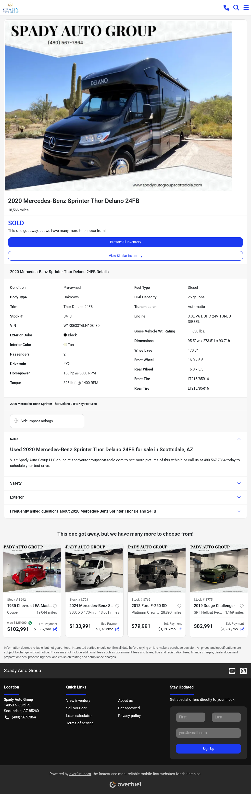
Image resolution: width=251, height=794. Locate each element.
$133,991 (80, 626)
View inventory (78, 700)
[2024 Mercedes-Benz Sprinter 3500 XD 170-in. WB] (94, 568)
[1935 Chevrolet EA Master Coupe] (32, 568)
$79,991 (141, 626)
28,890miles (171, 612)
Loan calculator (79, 716)
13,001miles (109, 612)
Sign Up (208, 749)
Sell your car (76, 708)
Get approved (129, 708)
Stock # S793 (78, 599)
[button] (226, 8)
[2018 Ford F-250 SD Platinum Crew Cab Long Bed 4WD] (157, 568)
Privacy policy (129, 716)
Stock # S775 (203, 599)
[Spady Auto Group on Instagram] (241, 670)
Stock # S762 (141, 599)
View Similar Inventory (125, 256)
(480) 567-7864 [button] (24, 717)
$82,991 (203, 626)
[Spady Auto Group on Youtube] (230, 670)
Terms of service (80, 723)
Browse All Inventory (125, 242)
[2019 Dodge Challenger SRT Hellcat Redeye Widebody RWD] (219, 568)
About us (125, 700)
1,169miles (234, 612)
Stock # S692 (16, 599)
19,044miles (47, 612)
